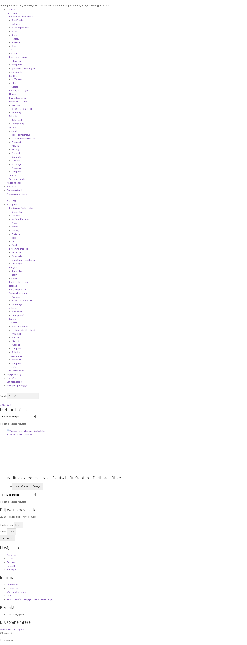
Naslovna (11, 9)
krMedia (17, 639)
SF (12, 49)
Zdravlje (13, 116)
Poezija (15, 145)
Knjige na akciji (14, 182)
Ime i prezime (7, 525)
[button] (123, 392)
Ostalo (14, 53)
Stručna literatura (18, 101)
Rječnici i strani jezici (21, 108)
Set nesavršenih (17, 179)
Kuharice (15, 160)
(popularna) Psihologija (23, 68)
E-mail (3, 531)
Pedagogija (16, 64)
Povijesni (15, 42)
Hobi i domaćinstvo (20, 134)
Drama (14, 35)
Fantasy (15, 38)
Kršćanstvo (16, 79)
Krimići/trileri (18, 20)
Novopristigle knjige (17, 193)
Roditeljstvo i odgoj (18, 90)
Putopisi (15, 153)
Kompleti (16, 156)
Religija (13, 75)
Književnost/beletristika (21, 16)
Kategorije (12, 12)
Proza (14, 31)
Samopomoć (17, 123)
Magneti (13, 94)
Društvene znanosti (18, 57)
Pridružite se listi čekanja (28, 486)
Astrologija (16, 164)
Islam (14, 83)
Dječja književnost (20, 27)
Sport (14, 131)
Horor (14, 46)
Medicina (15, 105)
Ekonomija (16, 112)
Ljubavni (15, 23)
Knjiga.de (18, 632)
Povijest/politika (17, 97)
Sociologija (16, 72)
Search (3, 396)
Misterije (15, 149)
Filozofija (16, 60)
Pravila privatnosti (34, 632)
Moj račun (11, 186)
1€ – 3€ (12, 175)
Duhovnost (16, 119)
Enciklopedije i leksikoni (23, 138)
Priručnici (16, 142)
